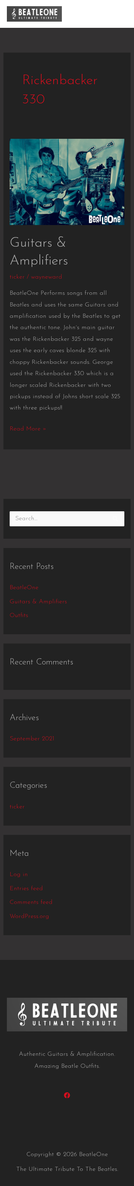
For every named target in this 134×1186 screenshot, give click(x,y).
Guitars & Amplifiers (38, 602)
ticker (17, 277)
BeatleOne (24, 588)
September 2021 (32, 739)
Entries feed (26, 889)
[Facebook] (67, 1095)
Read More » (28, 428)
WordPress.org (29, 917)
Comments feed (31, 902)
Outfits (19, 616)
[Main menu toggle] (118, 13)
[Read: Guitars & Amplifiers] (67, 182)
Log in (19, 875)
